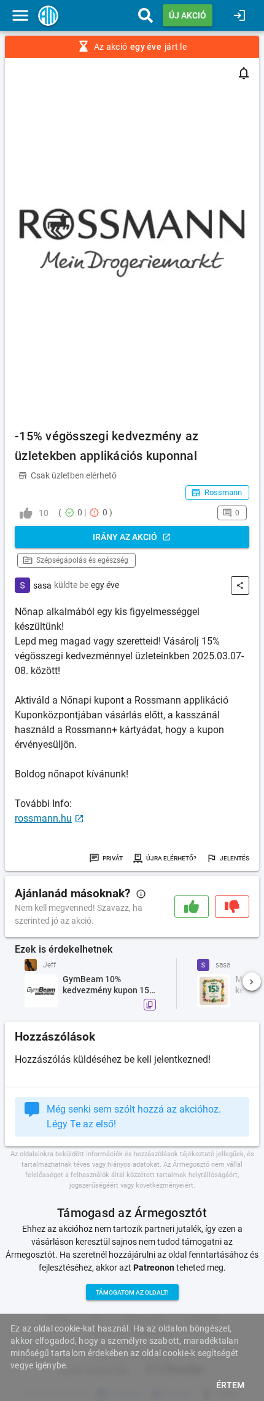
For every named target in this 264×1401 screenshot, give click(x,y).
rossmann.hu (43, 818)
